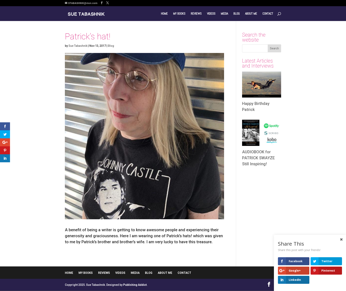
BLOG (236, 14)
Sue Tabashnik (77, 45)
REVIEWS (196, 14)
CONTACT (268, 14)
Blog (111, 45)
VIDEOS (211, 14)
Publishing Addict (135, 284)
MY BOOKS (179, 14)
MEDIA (224, 14)
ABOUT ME (251, 14)
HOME (164, 14)
